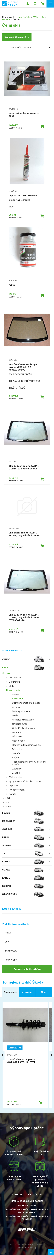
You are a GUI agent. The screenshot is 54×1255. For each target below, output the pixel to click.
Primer (12, 285)
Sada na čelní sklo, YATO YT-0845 (24, 115)
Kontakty (17, 1194)
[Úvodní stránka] (10, 3)
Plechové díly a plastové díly (26, 744)
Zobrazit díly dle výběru (27, 969)
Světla (15, 757)
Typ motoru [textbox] (11, 950)
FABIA (35, 17)
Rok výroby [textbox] (11, 959)
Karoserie (6, 19)
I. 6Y (42, 17)
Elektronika (14, 681)
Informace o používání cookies (27, 1201)
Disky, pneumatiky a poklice (26, 702)
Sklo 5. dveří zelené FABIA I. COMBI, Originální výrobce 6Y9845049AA (24, 617)
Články (38, 1194)
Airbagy (16, 707)
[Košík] (42, 4)
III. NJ (8, 802)
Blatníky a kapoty (21, 711)
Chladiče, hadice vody (23, 728)
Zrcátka (16, 772)
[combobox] (27, 932)
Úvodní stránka (24, 17)
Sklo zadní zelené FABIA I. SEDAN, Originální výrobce (24, 534)
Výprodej (13, 785)
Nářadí (12, 793)
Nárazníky (17, 736)
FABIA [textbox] (8, 932)
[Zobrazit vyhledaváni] (35, 4)
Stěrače (16, 753)
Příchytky (17, 749)
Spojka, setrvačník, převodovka (25, 781)
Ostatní (16, 694)
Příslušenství (15, 777)
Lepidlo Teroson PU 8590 (23, 195)
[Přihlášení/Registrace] (28, 4)
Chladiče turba (19, 723)
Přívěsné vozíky (17, 789)
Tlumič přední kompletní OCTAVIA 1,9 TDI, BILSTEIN (21, 1061)
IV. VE (8, 806)
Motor (12, 686)
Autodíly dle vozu (12, 650)
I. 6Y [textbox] (7, 941)
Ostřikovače (18, 740)
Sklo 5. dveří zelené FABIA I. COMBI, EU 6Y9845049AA (24, 467)
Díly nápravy (15, 677)
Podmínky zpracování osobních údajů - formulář (27, 1217)
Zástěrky (16, 768)
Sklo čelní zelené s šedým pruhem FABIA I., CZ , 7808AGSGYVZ (23, 367)
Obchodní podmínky (27, 1205)
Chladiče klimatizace (23, 719)
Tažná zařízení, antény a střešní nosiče (29, 763)
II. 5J (8, 798)
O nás (29, 1194)
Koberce (16, 732)
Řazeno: (28, 47)
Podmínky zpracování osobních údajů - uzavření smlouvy (27, 1211)
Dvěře (15, 715)
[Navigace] (50, 4)
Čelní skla (17, 698)
